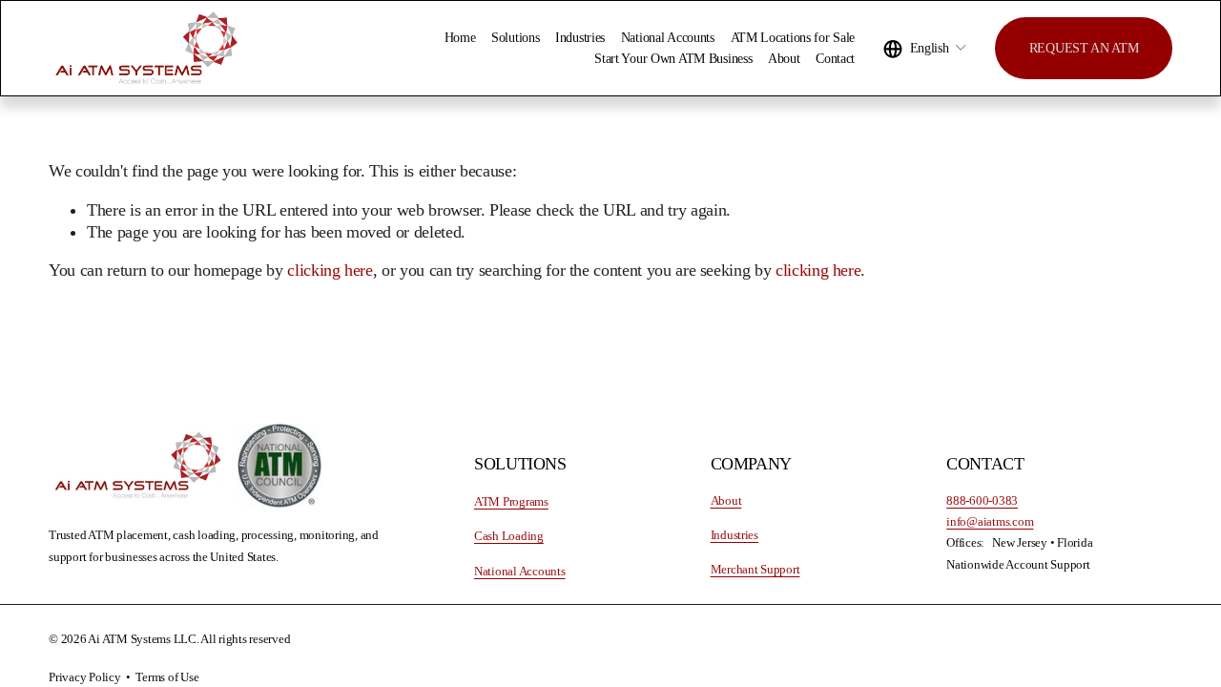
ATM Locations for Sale (793, 37)
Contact (835, 58)
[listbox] (925, 48)
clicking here (329, 270)
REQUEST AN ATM (1084, 47)
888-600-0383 (982, 501)
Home (460, 37)
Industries (580, 37)
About (784, 58)
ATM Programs (511, 502)
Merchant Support (755, 569)
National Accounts (667, 37)
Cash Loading (509, 536)
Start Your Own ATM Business (673, 58)
